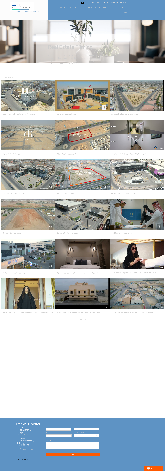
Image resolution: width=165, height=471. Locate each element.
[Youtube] (82, 3)
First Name (49, 426)
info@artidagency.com (25, 449)
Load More (82, 319)
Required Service (79, 432)
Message (48, 440)
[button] (8, 77)
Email (47, 433)
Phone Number (78, 426)
